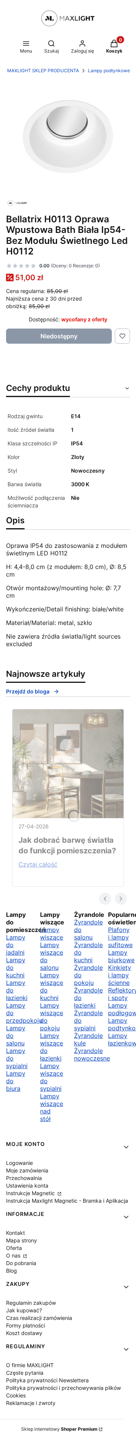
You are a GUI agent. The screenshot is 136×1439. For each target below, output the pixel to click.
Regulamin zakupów (31, 1302)
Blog (11, 1270)
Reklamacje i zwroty (31, 1403)
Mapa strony (21, 1240)
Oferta (14, 1248)
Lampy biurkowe (121, 956)
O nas (14, 1255)
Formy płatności (25, 1325)
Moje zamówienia (27, 1170)
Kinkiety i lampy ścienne (119, 975)
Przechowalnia (24, 1178)
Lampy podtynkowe (109, 70)
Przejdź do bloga (27, 691)
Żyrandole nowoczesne (92, 1054)
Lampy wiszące (51, 933)
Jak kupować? (24, 1310)
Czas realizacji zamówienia (39, 1318)
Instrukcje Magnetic (31, 1193)
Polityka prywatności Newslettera (47, 1380)
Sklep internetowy (59, 1429)
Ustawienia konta (27, 1185)
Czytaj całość (38, 864)
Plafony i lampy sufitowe (120, 937)
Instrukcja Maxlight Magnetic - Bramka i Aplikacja (67, 1200)
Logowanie (19, 1163)
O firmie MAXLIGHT (30, 1365)
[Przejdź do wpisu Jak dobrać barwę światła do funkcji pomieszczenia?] (68, 763)
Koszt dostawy (24, 1333)
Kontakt (15, 1233)
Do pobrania (21, 1263)
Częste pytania (24, 1372)
